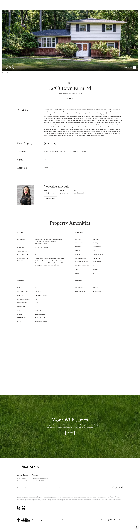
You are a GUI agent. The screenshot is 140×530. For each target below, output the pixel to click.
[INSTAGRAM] (116, 487)
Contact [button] (70, 433)
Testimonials (58, 488)
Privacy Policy (118, 520)
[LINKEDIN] (121, 487)
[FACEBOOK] (112, 487)
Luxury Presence (62, 520)
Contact (48, 488)
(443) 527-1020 (64, 193)
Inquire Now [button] (70, 99)
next (12, 67)
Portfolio (39, 488)
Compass (53, 496)
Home (18, 488)
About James (28, 488)
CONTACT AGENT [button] (50, 198)
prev (8, 67)
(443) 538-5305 (21, 478)
